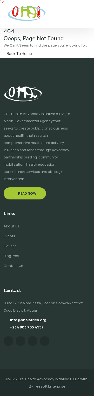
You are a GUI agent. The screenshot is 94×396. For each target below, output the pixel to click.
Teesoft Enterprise (49, 386)
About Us (11, 226)
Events (9, 236)
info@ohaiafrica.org (28, 319)
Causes (10, 245)
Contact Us (13, 265)
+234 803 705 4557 (27, 327)
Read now (27, 193)
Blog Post (12, 255)
